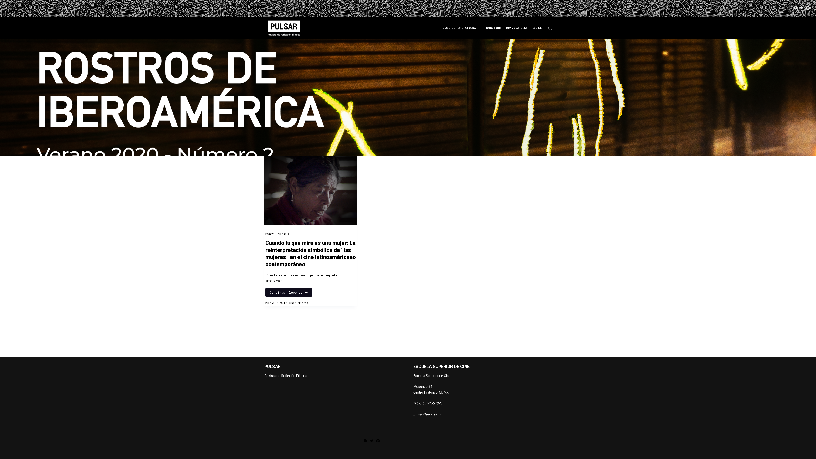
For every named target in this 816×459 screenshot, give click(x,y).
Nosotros (493, 28)
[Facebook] (795, 8)
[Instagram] (808, 8)
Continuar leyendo (286, 292)
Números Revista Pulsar (459, 28)
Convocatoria (516, 28)
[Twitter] (801, 8)
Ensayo (270, 234)
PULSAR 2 (283, 234)
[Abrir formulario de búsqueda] (550, 28)
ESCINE (537, 28)
